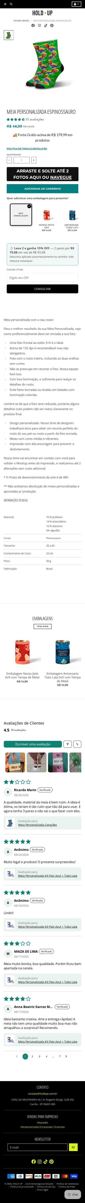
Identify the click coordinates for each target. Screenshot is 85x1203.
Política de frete (67, 1186)
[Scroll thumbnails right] (76, 762)
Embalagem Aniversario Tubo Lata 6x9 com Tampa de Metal (62, 677)
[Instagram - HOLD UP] (39, 25)
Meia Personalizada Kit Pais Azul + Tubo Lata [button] (47, 876)
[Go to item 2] (36, 762)
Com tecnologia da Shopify (39, 1183)
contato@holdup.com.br (42, 1093)
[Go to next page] (67, 1056)
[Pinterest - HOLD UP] (52, 25)
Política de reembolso (68, 1183)
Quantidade (14, 154)
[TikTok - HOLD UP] (45, 25)
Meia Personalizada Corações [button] (37, 825)
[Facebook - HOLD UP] (33, 25)
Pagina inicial (21, 20)
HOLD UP (18, 1183)
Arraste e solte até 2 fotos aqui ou (42, 174)
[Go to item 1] (15, 762)
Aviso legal (42, 1189)
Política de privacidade (22, 1186)
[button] (16, 119)
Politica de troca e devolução (27, 148)
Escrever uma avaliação (32, 744)
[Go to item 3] (58, 762)
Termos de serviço (46, 1186)
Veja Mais (42, 626)
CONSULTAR (42, 289)
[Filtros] (67, 744)
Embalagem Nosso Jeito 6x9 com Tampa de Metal (22, 675)
